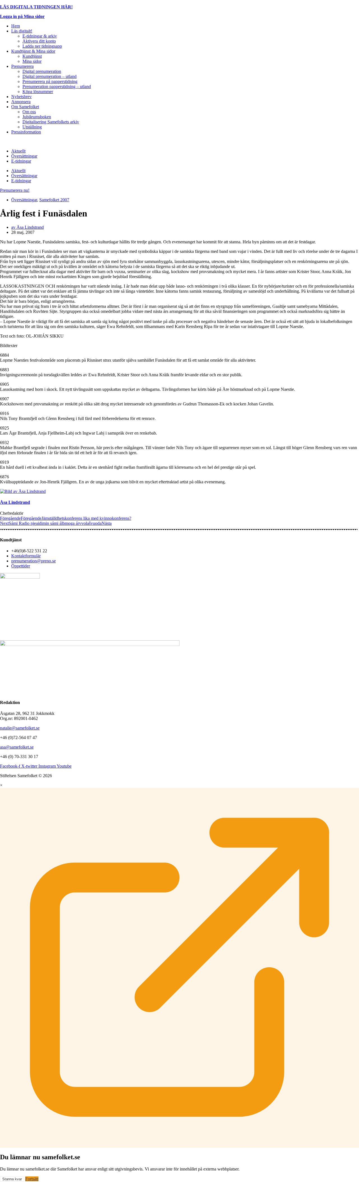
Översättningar (24, 156)
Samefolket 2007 (54, 199)
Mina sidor (32, 61)
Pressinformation (26, 132)
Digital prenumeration (41, 71)
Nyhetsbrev (21, 96)
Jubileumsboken (36, 116)
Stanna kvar (12, 1179)
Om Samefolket (25, 106)
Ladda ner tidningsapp (42, 46)
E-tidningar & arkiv (39, 36)
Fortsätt (31, 1178)
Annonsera (21, 101)
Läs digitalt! (21, 31)
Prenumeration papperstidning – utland (56, 86)
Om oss (29, 111)
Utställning (32, 126)
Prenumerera (22, 66)
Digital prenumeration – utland (49, 76)
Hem (15, 26)
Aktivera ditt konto (39, 41)
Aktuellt (18, 151)
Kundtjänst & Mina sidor (33, 51)
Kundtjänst (32, 56)
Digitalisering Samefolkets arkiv (50, 121)
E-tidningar (21, 161)
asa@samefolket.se (17, 747)
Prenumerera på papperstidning (49, 81)
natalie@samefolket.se (20, 728)
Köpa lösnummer (37, 91)
